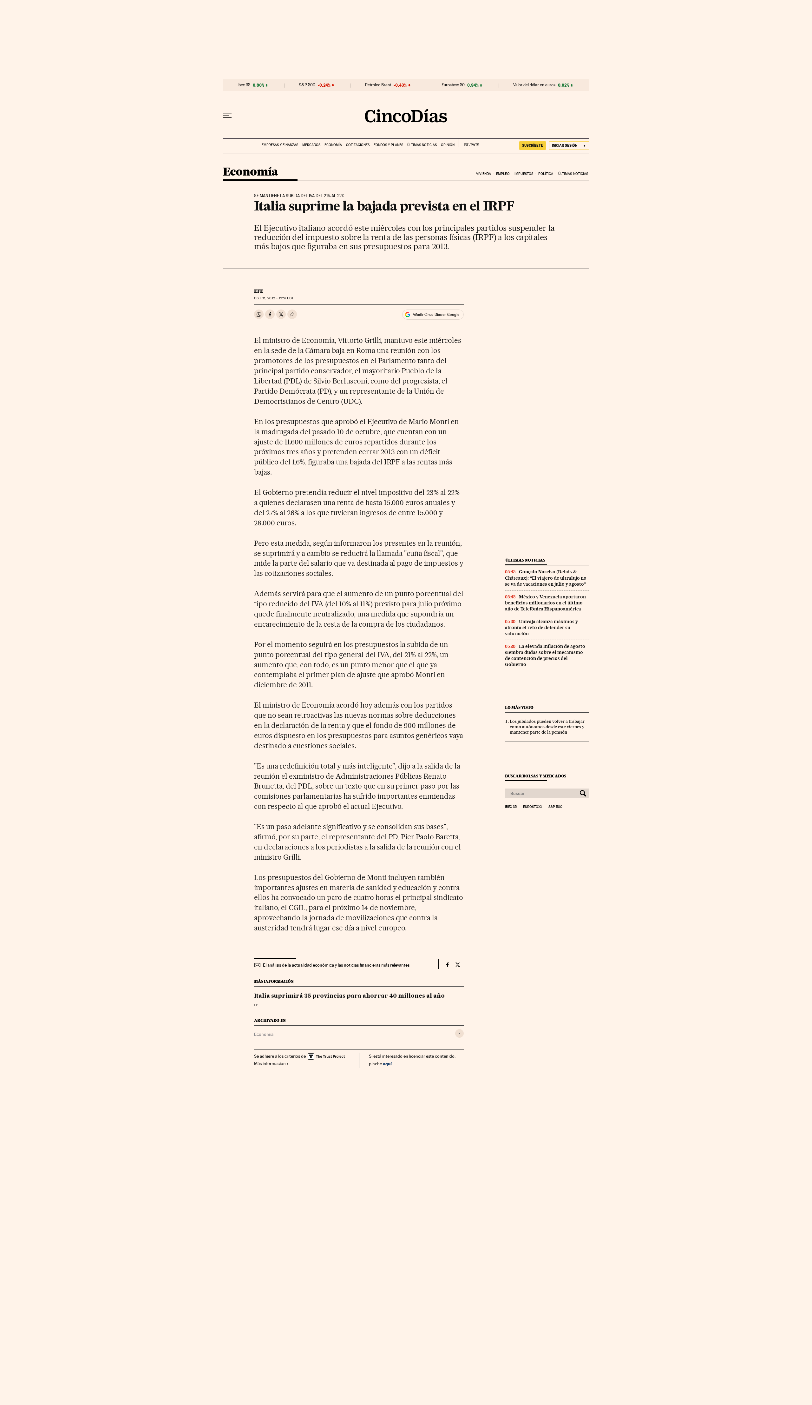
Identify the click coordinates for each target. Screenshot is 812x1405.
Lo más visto (519, 707)
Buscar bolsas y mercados (535, 776)
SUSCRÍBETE (532, 145)
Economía (333, 145)
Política (545, 174)
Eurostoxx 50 (453, 85)
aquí (387, 1063)
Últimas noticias (422, 145)
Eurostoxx (532, 807)
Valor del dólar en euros (534, 85)
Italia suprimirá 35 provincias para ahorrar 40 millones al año (349, 996)
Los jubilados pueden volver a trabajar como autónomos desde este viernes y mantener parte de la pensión (547, 727)
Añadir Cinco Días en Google (436, 314)
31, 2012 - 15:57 (273, 298)
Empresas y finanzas (280, 145)
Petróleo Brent (378, 85)
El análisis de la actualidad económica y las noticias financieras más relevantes (336, 965)
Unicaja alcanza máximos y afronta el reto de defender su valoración (541, 627)
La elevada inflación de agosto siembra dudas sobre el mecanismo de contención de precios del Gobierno (545, 655)
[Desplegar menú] (227, 116)
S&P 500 (307, 85)
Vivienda (483, 174)
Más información (270, 1063)
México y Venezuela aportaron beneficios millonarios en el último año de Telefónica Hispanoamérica (545, 603)
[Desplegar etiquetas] (459, 1033)
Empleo (503, 174)
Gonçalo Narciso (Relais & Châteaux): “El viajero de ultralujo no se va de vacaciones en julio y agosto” (545, 578)
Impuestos (523, 174)
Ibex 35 (244, 85)
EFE (258, 291)
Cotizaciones (358, 145)
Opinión (448, 145)
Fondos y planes (388, 145)
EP (256, 1005)
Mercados (311, 145)
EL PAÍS (469, 143)
